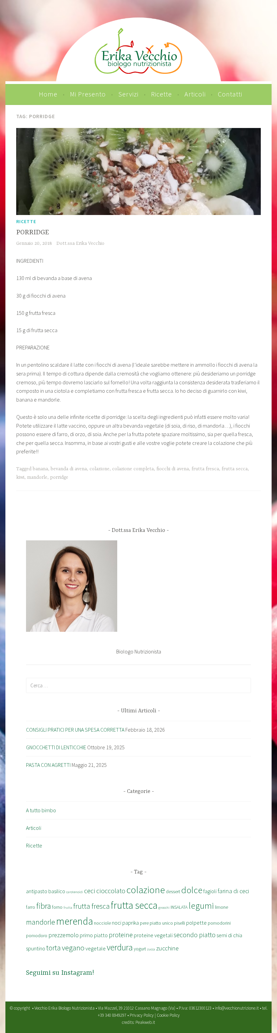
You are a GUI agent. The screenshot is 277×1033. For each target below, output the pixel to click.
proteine (121, 934)
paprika (130, 922)
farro (30, 907)
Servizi (128, 94)
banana (40, 469)
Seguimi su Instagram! (60, 973)
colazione (99, 469)
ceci (89, 890)
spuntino (35, 948)
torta (53, 947)
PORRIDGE (32, 232)
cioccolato (110, 890)
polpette (196, 922)
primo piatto (94, 935)
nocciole (102, 923)
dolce (191, 890)
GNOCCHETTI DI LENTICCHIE (56, 747)
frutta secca (235, 469)
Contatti (230, 94)
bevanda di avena (69, 469)
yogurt (140, 949)
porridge (59, 477)
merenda (74, 921)
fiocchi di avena (172, 469)
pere (144, 923)
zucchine (167, 948)
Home (48, 94)
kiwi (20, 477)
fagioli (210, 891)
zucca (151, 949)
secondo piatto (195, 934)
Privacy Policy (142, 1015)
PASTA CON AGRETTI (48, 764)
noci (116, 922)
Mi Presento (88, 94)
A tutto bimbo (41, 810)
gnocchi (164, 907)
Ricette (161, 94)
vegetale (95, 948)
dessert (173, 891)
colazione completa (133, 469)
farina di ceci (233, 891)
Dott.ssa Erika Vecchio (80, 243)
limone (221, 907)
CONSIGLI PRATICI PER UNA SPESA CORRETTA (75, 729)
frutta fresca (205, 469)
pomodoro (36, 935)
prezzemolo (63, 935)
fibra (43, 906)
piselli (179, 923)
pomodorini (219, 923)
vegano (73, 947)
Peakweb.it (145, 1022)
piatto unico (161, 923)
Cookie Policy (168, 1015)
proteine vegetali (153, 935)
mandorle (37, 477)
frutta (68, 907)
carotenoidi (74, 892)
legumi (201, 905)
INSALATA (179, 907)
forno (57, 907)
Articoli (195, 94)
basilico (56, 891)
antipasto (36, 891)
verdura (120, 947)
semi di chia (229, 935)
